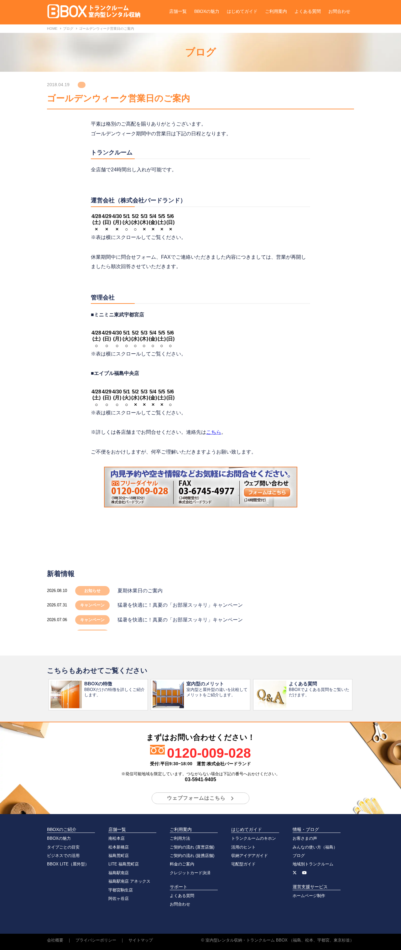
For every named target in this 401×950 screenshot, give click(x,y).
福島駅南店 (118, 872)
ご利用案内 (276, 11)
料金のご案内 (182, 864)
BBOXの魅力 (206, 11)
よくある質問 (307, 11)
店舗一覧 (178, 11)
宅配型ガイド (243, 864)
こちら (213, 432)
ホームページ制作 (309, 895)
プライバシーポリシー (96, 940)
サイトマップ (140, 940)
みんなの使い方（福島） (315, 847)
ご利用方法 (180, 838)
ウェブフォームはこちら (196, 798)
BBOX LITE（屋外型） (68, 864)
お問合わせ (339, 11)
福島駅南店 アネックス (129, 881)
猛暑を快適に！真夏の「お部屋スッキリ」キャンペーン (180, 605)
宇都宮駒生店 (120, 890)
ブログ (299, 855)
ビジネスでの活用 (63, 855)
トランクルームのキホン (253, 838)
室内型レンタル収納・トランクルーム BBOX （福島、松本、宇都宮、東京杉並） (280, 940)
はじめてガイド (242, 11)
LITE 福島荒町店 (123, 864)
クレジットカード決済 (190, 872)
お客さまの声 (305, 838)
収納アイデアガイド (249, 855)
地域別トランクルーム (313, 864)
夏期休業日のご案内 (140, 590)
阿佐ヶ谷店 (118, 898)
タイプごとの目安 (63, 847)
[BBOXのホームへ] (94, 14)
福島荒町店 (118, 855)
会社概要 (55, 940)
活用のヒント (243, 847)
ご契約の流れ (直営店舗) (192, 847)
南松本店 (116, 838)
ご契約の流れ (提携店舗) (192, 855)
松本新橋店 (118, 847)
